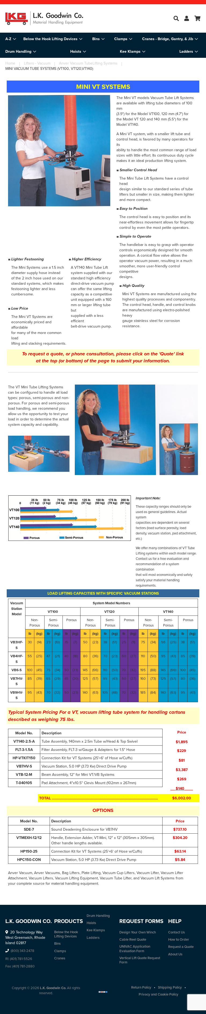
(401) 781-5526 (21, 958)
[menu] (103, 45)
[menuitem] (52, 39)
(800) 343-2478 (22, 950)
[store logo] (54, 18)
